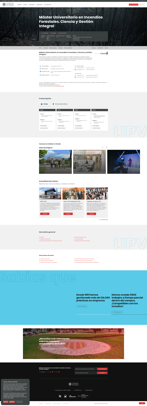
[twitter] (48, 371)
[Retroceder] (102, 147)
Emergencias (13, 0)
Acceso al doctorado (79, 238)
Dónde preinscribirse (61, 104)
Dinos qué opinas (102, 368)
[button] (106, 48)
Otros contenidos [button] (68, 47)
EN (144, 0)
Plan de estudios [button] (53, 47)
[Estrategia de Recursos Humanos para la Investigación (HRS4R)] (60, 397)
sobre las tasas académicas (58, 86)
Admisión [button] (60, 47)
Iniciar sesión (142, 4)
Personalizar (19, 401)
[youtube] (52, 371)
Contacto (43, 371)
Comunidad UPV (47, 4)
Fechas (45, 104)
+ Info (142, 403)
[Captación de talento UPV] (97, 193)
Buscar (9, 0)
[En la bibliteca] (89, 171)
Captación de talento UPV (94, 201)
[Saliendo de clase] (55, 173)
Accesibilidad (4, 0)
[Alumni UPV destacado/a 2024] (73, 193)
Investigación (32, 4)
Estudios (25, 4)
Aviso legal (40, 403)
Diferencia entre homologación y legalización (48, 262)
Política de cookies (48, 403)
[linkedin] (50, 371)
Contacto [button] (94, 47)
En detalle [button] (45, 47)
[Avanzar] (106, 147)
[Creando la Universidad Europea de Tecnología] (72, 397)
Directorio (18, 0)
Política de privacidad (57, 403)
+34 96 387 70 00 (77, 390)
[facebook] (46, 371)
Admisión (20, 4)
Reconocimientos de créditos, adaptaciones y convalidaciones (87, 262)
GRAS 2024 (43, 201)
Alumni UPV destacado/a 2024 (72, 201)
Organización (39, 4)
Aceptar (5, 401)
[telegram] (59, 371)
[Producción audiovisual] (123, 173)
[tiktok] (57, 371)
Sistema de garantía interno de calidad (82, 240)
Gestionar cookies (66, 403)
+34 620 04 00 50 (134, 4)
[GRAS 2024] (50, 193)
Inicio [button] (40, 47)
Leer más (46, 214)
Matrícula (42, 237)
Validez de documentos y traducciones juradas (84, 260)
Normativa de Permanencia (45, 238)
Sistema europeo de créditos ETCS (46, 260)
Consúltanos (102, 372)
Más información (82, 306)
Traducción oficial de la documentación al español (84, 258)
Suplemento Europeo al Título (80, 237)
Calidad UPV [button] (100, 47)
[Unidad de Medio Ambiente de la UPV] (65, 397)
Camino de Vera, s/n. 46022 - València (63, 390)
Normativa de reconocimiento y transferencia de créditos (51, 240)
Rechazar (12, 401)
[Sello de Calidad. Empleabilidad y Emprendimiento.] (83, 397)
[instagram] (55, 371)
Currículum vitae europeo (45, 258)
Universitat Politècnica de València (102, 403)
